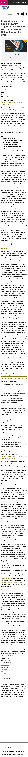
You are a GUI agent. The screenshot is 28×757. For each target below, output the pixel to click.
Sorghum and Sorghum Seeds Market (12, 582)
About (7, 748)
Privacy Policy (22, 754)
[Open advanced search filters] (21, 14)
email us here (5, 665)
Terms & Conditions (20, 751)
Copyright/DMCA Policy (9, 754)
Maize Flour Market (6, 578)
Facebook (4, 669)
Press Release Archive (16, 748)
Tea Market (4, 574)
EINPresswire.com (10, 77)
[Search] (18, 14)
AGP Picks (4, 2)
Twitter (3, 671)
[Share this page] (26, 13)
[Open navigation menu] (2, 13)
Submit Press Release (8, 751)
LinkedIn (3, 673)
